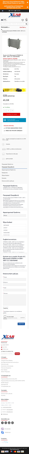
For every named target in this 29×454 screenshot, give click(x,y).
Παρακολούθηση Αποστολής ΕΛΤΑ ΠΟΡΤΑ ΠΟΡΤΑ (13, 380)
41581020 (10, 409)
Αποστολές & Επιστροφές (7, 366)
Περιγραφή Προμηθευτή (8, 167)
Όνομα (5, 277)
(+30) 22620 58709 (11, 120)
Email (5, 287)
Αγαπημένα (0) (4, 384)
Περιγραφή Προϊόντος (7, 164)
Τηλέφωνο (5, 282)
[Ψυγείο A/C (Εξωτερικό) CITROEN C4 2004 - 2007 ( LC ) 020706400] (14, 43)
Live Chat (5, 347)
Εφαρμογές (5, 172)
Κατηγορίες (4, 27)
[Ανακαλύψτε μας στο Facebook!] (2, 422)
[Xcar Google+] (12, 422)
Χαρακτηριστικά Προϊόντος (9, 169)
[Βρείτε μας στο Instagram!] (5, 422)
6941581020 (7, 429)
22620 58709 (5, 345)
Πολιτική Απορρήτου (6, 367)
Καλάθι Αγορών (4, 382)
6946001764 (10, 411)
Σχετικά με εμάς (4, 364)
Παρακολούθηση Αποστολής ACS (9, 378)
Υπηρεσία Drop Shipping (6, 360)
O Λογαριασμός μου (6, 386)
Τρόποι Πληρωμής (5, 371)
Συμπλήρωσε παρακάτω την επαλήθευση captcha (12, 312)
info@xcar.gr (5, 349)
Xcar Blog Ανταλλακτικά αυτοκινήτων (10, 362)
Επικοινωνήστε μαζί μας (8, 181)
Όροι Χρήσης (4, 369)
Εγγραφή (17, 353)
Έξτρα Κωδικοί (5, 175)
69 (7, 409)
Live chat (17, 120)
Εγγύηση (4, 178)
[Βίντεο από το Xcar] (9, 422)
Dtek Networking (14, 449)
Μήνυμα (6, 293)
